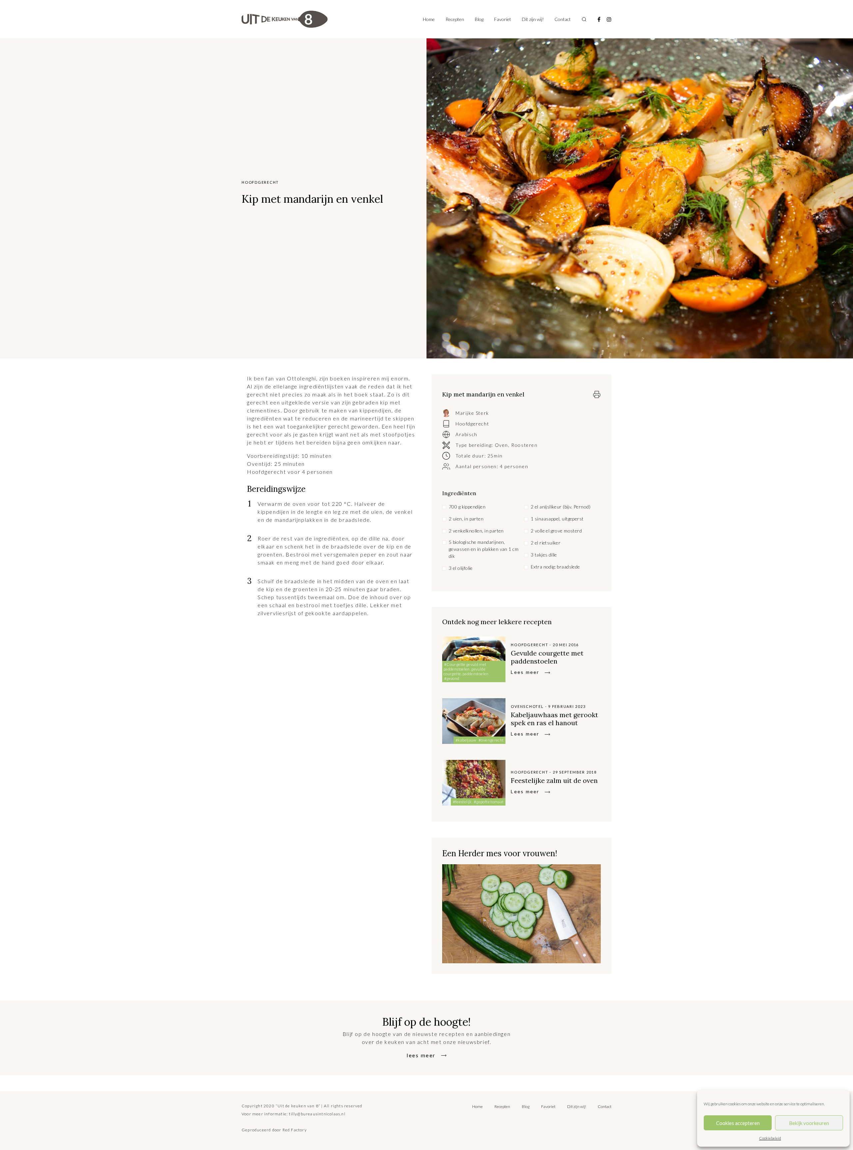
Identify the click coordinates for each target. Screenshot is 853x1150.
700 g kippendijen (467, 506)
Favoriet (502, 19)
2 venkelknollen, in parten (476, 530)
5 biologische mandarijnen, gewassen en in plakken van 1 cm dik (483, 549)
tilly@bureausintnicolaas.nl (317, 1113)
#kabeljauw (465, 740)
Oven (501, 445)
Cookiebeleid (770, 1138)
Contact (562, 19)
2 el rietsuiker (545, 542)
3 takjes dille (544, 554)
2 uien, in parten (466, 518)
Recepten (454, 19)
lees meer (421, 1055)
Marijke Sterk (472, 413)
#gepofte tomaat (488, 801)
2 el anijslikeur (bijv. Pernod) (560, 506)
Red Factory (295, 1129)
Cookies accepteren (738, 1123)
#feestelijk (462, 801)
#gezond (451, 678)
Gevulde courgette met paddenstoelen (547, 657)
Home (429, 19)
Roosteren (524, 445)
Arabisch (466, 434)
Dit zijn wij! (533, 19)
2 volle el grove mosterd (556, 530)
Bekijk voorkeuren (809, 1123)
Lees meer (525, 672)
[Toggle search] (584, 19)
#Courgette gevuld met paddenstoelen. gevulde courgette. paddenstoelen (466, 669)
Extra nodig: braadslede (555, 566)
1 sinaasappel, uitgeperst (557, 518)
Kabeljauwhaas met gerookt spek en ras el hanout (554, 719)
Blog (479, 19)
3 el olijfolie (461, 568)
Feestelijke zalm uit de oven (554, 780)
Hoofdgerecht (472, 423)
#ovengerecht (490, 740)
